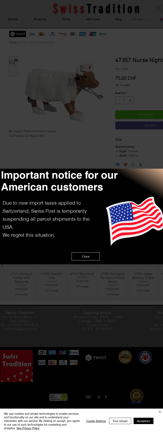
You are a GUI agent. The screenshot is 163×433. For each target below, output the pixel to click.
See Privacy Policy (28, 428)
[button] (86, 256)
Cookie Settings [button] (96, 421)
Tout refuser (120, 421)
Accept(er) (143, 421)
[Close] (159, 412)
